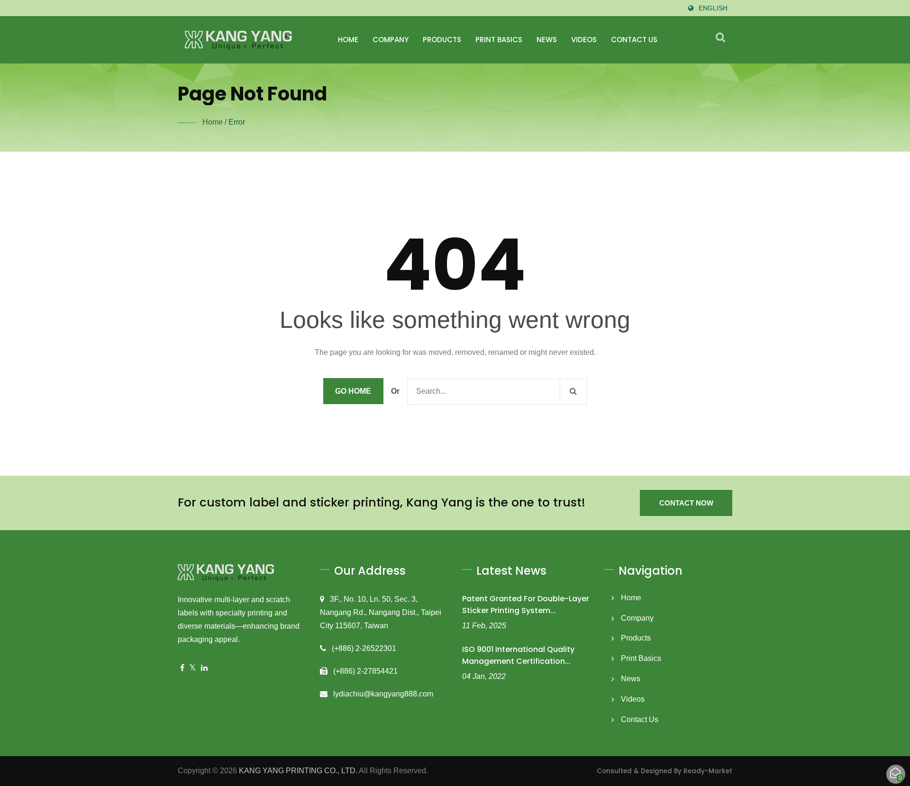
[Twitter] (192, 668)
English (713, 8)
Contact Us (634, 40)
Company (391, 40)
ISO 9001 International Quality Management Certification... (518, 655)
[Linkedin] (204, 668)
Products (442, 40)
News (547, 40)
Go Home (353, 391)
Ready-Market (707, 771)
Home (348, 40)
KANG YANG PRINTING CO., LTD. (298, 771)
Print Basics (498, 40)
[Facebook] (182, 668)
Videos (584, 40)
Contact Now (686, 503)
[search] (720, 37)
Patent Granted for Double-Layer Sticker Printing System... (525, 604)
